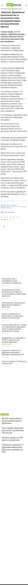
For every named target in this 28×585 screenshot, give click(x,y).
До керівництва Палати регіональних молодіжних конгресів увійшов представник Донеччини (14, 293)
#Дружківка (3, 205)
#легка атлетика (22, 206)
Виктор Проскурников (9, 212)
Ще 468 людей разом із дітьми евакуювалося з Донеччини (12, 420)
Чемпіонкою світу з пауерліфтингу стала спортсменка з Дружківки (11, 281)
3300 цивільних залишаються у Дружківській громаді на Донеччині (14, 305)
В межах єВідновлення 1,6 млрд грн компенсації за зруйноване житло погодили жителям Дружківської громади (14, 328)
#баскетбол (14, 206)
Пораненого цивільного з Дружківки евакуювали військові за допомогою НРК (13, 352)
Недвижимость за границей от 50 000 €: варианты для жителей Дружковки (13, 340)
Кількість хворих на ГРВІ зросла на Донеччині (14, 362)
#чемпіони (3, 208)
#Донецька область (5, 206)
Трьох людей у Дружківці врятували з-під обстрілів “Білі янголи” (13, 430)
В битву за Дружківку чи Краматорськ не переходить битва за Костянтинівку (12, 316)
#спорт (9, 205)
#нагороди (8, 208)
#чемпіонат (14, 205)
